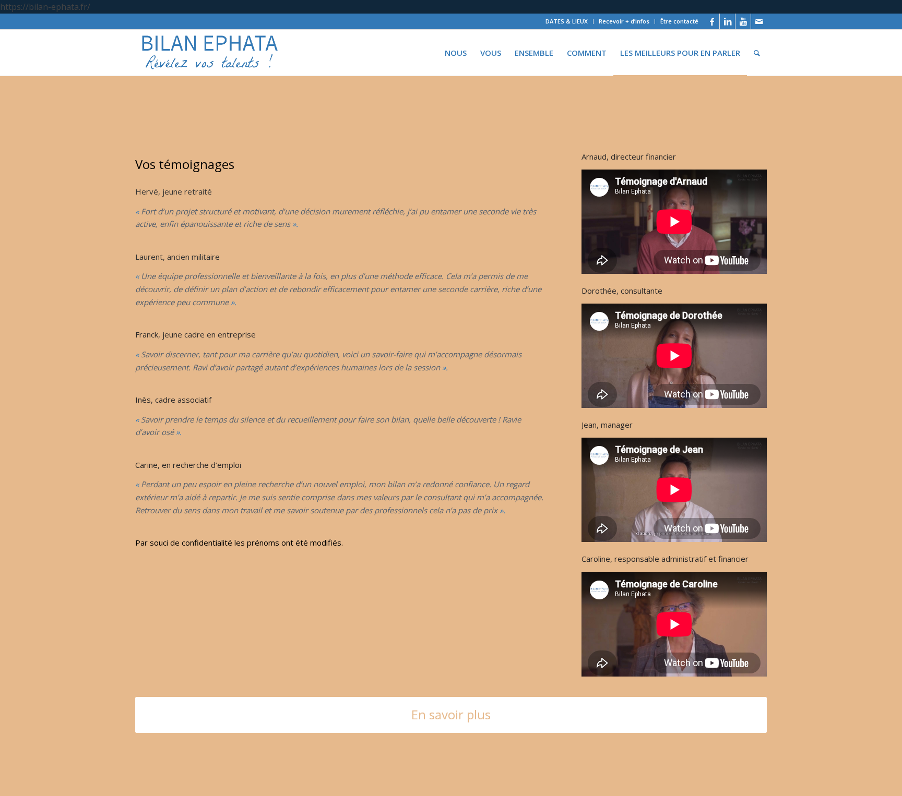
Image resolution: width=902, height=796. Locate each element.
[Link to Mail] (759, 21)
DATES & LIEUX (566, 21)
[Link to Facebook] (711, 21)
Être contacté (679, 21)
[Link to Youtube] (743, 21)
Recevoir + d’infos (624, 21)
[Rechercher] (757, 53)
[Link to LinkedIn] (727, 21)
